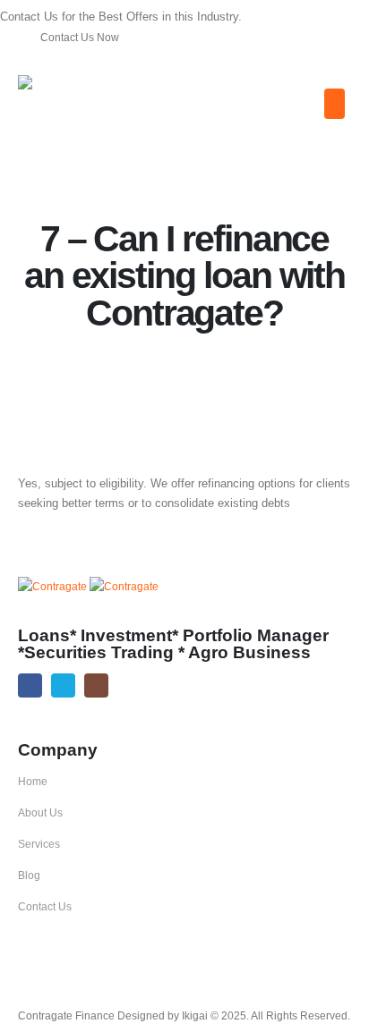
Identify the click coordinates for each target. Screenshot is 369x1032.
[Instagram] (96, 685)
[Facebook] (30, 685)
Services (39, 844)
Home (32, 781)
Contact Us (45, 906)
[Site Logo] (73, 90)
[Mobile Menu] (334, 104)
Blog (29, 875)
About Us (40, 812)
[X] (63, 685)
